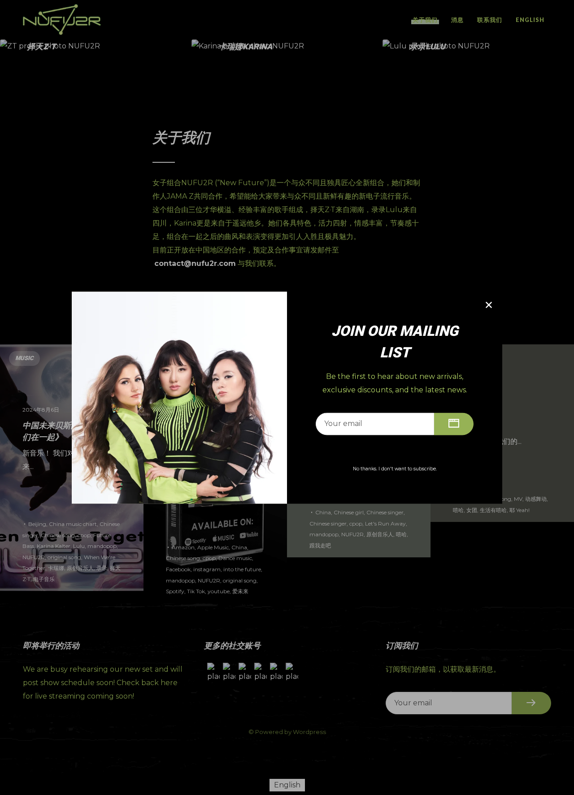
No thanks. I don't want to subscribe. (395, 469)
